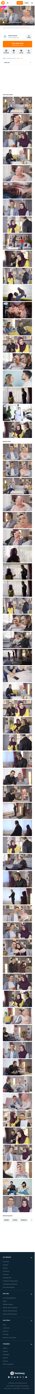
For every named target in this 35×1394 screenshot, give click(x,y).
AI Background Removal (10, 1283)
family (15, 1219)
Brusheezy (6, 1261)
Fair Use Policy (25, 1387)
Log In (26, 3)
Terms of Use (7, 1387)
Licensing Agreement (9, 1297)
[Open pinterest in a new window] (17, 1376)
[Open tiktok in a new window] (19, 1376)
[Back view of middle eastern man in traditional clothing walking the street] (17, 412)
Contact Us (6, 1327)
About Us (5, 1330)
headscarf (24, 1219)
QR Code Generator (9, 1286)
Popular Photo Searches (10, 1310)
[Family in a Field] (17, 292)
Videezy (5, 1267)
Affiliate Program (8, 1303)
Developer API (7, 1277)
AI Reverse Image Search (10, 1280)
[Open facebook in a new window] (8, 1376)
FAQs (4, 1324)
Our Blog (5, 1333)
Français (5, 1360)
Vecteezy (5, 1264)
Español (5, 1350)
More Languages (8, 1363)
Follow (29, 37)
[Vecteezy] (3, 3)
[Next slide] (28, 1219)
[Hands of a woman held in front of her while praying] (17, 309)
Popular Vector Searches (10, 1307)
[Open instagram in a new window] (11, 1376)
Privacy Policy (15, 1387)
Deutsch (5, 1357)
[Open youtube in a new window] (25, 1376)
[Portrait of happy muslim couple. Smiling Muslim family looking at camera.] (17, 1203)
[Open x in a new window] (22, 1376)
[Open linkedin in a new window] (14, 1376)
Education (6, 1274)
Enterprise (6, 1270)
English (5, 1347)
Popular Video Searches (10, 1313)
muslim (6, 1219)
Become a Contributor (9, 1337)
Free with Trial (17, 44)
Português (6, 1354)
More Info (7, 62)
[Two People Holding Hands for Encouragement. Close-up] (17, 190)
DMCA (5, 1300)
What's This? (20, 58)
